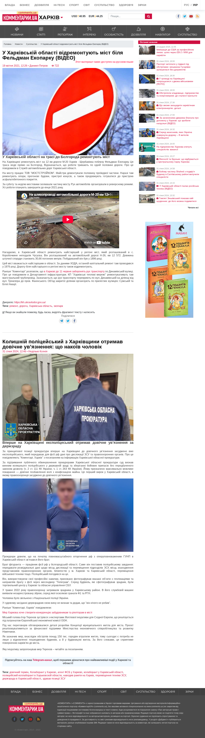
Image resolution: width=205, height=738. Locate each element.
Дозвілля (58, 691)
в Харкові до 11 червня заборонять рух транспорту (74, 271)
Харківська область (40, 306)
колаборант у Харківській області (103, 672)
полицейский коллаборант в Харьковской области (32, 675)
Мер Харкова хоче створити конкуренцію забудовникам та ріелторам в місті (47, 612)
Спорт (102, 691)
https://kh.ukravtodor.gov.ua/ (30, 302)
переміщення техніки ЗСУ (110, 675)
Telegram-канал (42, 660)
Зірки (189, 691)
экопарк (58, 306)
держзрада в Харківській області (21, 678)
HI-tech (80, 691)
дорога (23, 306)
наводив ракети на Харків (78, 675)
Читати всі (193, 207)
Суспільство (145, 691)
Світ (124, 691)
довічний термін (19, 672)
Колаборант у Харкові (43, 672)
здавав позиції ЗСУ (54, 678)
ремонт (13, 306)
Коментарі (22, 730)
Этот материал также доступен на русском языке (104, 61)
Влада (16, 691)
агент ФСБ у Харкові (70, 672)
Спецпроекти (167, 5)
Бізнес (37, 691)
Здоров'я (168, 691)
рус (186, 5)
